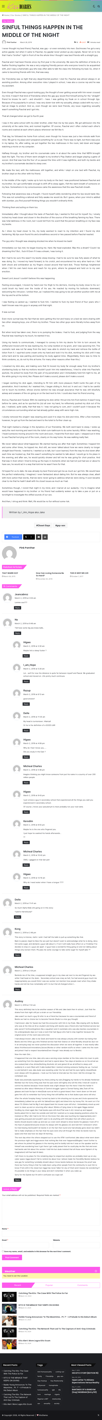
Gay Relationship (56, 1381)
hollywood (41, 1385)
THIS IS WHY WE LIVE (79, 573)
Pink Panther (12, 42)
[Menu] (3, 7)
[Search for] (98, 7)
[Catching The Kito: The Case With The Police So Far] (9, 1297)
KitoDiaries (43, 1415)
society (57, 1403)
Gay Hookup (42, 1381)
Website (56, 1240)
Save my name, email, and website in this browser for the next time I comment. (37, 1251)
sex (38, 1403)
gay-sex (61, 525)
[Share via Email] (38, 537)
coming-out (60, 1372)
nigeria (57, 1394)
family (39, 1376)
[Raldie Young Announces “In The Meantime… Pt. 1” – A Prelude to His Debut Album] (9, 1321)
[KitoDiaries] (19, 6)
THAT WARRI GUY (10, 573)
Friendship (49, 1376)
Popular (49, 1285)
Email (5, 1240)
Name (5, 1229)
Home (6, 15)
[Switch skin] (94, 7)
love (39, 1394)
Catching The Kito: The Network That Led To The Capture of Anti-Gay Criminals (57, 1328)
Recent (17, 1285)
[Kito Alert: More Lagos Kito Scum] (9, 1344)
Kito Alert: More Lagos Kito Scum (34, 1340)
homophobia (53, 1385)
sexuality (47, 1403)
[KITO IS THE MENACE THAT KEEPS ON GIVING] (9, 1309)
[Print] (45, 537)
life (59, 1390)
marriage (47, 1394)
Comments (82, 1285)
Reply (17, 608)
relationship (56, 1399)
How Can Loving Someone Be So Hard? (50, 574)
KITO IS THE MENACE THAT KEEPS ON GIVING (39, 1305)
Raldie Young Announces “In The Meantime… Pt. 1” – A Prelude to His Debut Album (58, 1317)
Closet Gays (44, 525)
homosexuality (42, 1390)
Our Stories (16, 15)
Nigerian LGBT (42, 1399)
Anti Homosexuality (44, 1372)
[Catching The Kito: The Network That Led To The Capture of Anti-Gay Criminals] (9, 1332)
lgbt (53, 1390)
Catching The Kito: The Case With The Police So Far (43, 1293)
